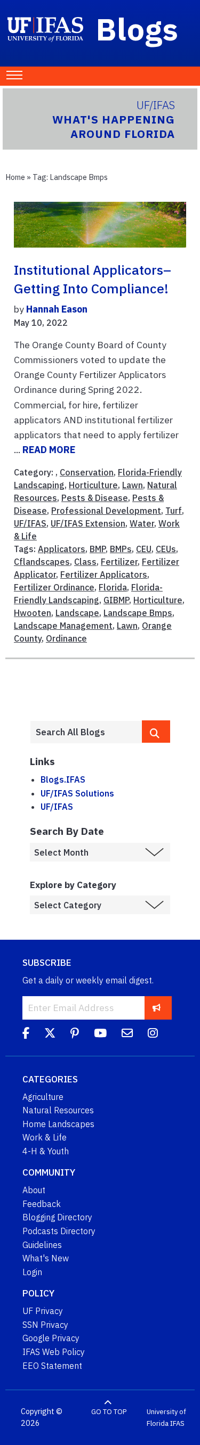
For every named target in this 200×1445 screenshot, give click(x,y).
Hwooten (32, 612)
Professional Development (106, 510)
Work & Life (44, 1137)
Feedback (41, 1203)
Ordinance (66, 638)
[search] (156, 731)
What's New (45, 1258)
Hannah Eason (56, 309)
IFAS (177, 1423)
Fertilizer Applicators (103, 574)
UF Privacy (42, 1311)
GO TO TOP (108, 1411)
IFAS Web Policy (53, 1352)
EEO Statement (52, 1365)
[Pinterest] (74, 1034)
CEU (143, 549)
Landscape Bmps (137, 612)
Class (85, 561)
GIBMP (116, 600)
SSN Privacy (45, 1324)
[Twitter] (49, 1034)
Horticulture (93, 485)
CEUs (166, 549)
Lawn (132, 485)
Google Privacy (50, 1338)
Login (32, 1272)
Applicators (61, 549)
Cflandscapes (42, 561)
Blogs (137, 29)
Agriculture (42, 1096)
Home (15, 177)
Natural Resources (58, 1110)
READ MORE (48, 450)
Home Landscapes (58, 1124)
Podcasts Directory (58, 1231)
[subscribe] (157, 1007)
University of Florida (166, 1417)
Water (142, 523)
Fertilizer (119, 561)
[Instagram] (153, 1034)
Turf (173, 510)
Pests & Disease (94, 497)
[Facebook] (25, 1034)
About (33, 1190)
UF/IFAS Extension (88, 523)
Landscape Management (63, 625)
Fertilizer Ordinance (54, 587)
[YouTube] (100, 1034)
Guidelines (42, 1244)
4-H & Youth (45, 1151)
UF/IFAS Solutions (77, 793)
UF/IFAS (30, 523)
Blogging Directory (57, 1217)
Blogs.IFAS (63, 779)
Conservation (87, 472)
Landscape (77, 612)
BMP (98, 549)
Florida (113, 587)
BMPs (121, 549)
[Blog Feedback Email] (127, 1034)
